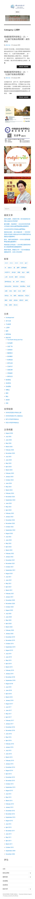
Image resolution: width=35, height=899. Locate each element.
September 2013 (10, 787)
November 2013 (10, 780)
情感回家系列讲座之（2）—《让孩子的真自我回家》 (16, 73)
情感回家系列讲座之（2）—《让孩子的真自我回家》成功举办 (16, 39)
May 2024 (8, 486)
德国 (28, 272)
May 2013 (8, 797)
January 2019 (9, 673)
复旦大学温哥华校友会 (12, 419)
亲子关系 (8, 321)
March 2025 (9, 470)
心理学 (8, 327)
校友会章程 (6, 873)
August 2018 (9, 683)
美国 (10, 300)
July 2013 (8, 794)
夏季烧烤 (24, 267)
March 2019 (9, 667)
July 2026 (8, 436)
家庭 (19, 272)
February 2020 (10, 630)
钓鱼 (6, 305)
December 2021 (10, 560)
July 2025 (8, 456)
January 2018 (9, 700)
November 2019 (10, 640)
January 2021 (9, 597)
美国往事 (10, 370)
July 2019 (8, 653)
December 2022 (10, 520)
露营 (10, 305)
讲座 (7, 403)
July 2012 (8, 824)
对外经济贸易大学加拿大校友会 (10, 894)
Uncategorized (10, 317)
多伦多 (14, 272)
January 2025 (9, 476)
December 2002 (10, 854)
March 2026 (9, 446)
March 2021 (9, 590)
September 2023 (10, 500)
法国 (6, 291)
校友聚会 (22, 286)
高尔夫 (16, 305)
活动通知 (8, 386)
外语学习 (7, 272)
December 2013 (10, 777)
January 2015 (9, 764)
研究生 (7, 295)
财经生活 (10, 376)
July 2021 (8, 577)
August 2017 (9, 704)
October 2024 (10, 480)
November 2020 (10, 603)
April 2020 (9, 623)
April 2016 (9, 740)
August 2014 (9, 770)
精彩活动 (20, 295)
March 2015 (9, 757)
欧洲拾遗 (10, 359)
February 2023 (10, 513)
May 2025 (8, 463)
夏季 (18, 267)
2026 (21, 263)
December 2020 (10, 600)
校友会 (23, 281)
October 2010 (10, 847)
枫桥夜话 (10, 353)
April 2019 (9, 663)
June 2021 (9, 580)
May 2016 (8, 737)
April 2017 (9, 717)
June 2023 (9, 503)
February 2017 (10, 720)
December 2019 (10, 637)
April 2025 (9, 466)
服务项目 (5, 877)
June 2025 (9, 460)
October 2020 (10, 607)
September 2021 (10, 570)
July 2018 (8, 687)
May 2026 (8, 443)
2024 (11, 263)
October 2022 (10, 527)
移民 (15, 295)
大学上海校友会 (18, 416)
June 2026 (9, 440)
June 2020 (9, 617)
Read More (23, 66)
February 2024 (10, 493)
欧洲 (28, 286)
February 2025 (10, 473)
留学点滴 (10, 363)
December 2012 (10, 810)
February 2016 (10, 744)
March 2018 (9, 697)
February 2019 (10, 670)
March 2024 (9, 490)
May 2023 (8, 507)
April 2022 (9, 547)
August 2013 (9, 790)
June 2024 (9, 483)
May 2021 (8, 583)
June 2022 (9, 540)
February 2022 (10, 553)
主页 (4, 869)
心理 (6, 277)
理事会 (8, 390)
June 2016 (9, 734)
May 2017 (8, 714)
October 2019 (10, 643)
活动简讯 (8, 383)
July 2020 (8, 613)
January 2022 (9, 557)
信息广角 (10, 346)
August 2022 (9, 533)
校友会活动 (8, 286)
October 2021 (10, 567)
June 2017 (9, 710)
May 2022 (8, 543)
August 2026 (9, 433)
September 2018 (10, 680)
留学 (24, 291)
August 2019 (9, 650)
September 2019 (10, 647)
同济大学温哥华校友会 (12, 422)
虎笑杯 (16, 300)
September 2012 (10, 817)
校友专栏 (8, 337)
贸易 (12, 412)
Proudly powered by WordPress (10, 895)
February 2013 (10, 804)
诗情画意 (10, 373)
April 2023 (9, 510)
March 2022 (9, 550)
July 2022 (8, 537)
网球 (6, 300)
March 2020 (9, 627)
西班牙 (21, 300)
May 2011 (8, 837)
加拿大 (10, 267)
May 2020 (8, 620)
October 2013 (10, 784)
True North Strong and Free (15, 339)
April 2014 (9, 774)
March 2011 (9, 844)
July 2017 (8, 707)
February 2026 (10, 450)
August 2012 (9, 820)
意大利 (11, 277)
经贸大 (27, 295)
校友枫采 (10, 356)
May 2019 (8, 660)
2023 (6, 263)
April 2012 (9, 827)
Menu (17, 12)
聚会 (7, 396)
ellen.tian (8, 45)
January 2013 (9, 807)
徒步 (23, 272)
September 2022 (10, 530)
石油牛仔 (10, 366)
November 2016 (10, 730)
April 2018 (9, 694)
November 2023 (10, 496)
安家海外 (10, 350)
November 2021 (10, 563)
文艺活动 (22, 277)
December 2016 (10, 727)
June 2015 (9, 754)
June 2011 (9, 834)
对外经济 (8, 412)
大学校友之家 (17, 412)
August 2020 (9, 610)
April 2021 (9, 587)
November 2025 (10, 453)
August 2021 (9, 573)
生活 (19, 291)
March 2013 (9, 800)
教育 (16, 277)
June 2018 (9, 690)
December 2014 (10, 767)
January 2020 (9, 633)
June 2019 (9, 657)
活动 (10, 291)
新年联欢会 (8, 281)
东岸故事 (10, 343)
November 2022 (10, 523)
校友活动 (15, 286)
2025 (16, 263)
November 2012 (10, 814)
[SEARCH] (24, 208)
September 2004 (10, 850)
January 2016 (9, 747)
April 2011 (9, 840)
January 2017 (9, 724)
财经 (26, 300)
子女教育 (8, 324)
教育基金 (8, 334)
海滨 (15, 291)
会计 (26, 263)
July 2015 (8, 750)
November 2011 (10, 830)
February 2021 (10, 593)
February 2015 (10, 760)
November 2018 (10, 677)
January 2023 (9, 516)
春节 (17, 281)
